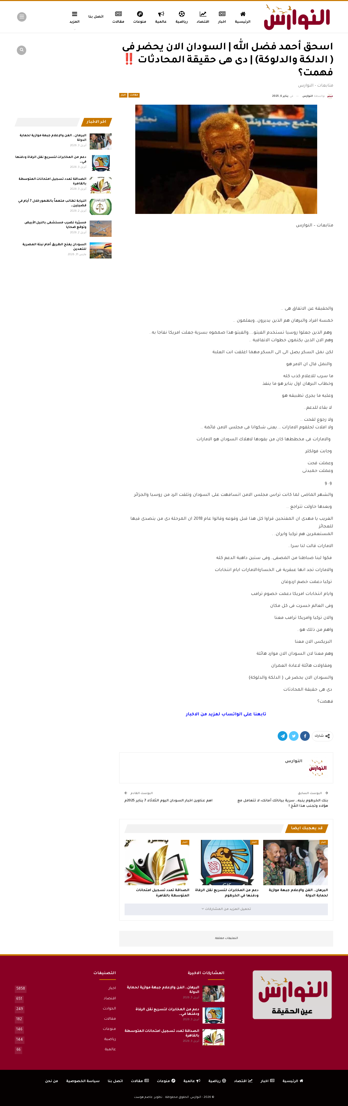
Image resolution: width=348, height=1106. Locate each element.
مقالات (118, 22)
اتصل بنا (95, 17)
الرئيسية (242, 22)
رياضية (182, 22)
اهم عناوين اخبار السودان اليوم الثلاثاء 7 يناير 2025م (168, 801)
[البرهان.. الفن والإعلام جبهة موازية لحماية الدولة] (295, 862)
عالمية (161, 22)
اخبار (222, 22)
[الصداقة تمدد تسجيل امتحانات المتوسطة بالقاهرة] (157, 862)
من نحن (51, 1081)
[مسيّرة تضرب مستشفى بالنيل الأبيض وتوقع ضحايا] (101, 229)
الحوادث (109, 1009)
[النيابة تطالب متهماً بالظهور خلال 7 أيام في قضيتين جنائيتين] (101, 207)
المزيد (74, 22)
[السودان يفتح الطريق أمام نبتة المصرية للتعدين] (101, 250)
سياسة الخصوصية (83, 1081)
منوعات (139, 22)
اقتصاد (203, 22)
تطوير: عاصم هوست (148, 1097)
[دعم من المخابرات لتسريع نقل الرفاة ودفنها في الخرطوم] (226, 862)
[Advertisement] (226, 266)
